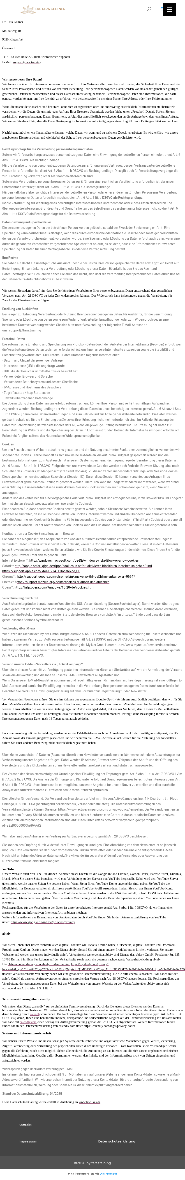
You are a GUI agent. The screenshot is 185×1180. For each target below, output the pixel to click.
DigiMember (108, 1173)
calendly (35, 1014)
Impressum (27, 1141)
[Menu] (169, 9)
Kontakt (25, 1125)
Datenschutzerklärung (116, 1141)
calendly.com (28, 1022)
